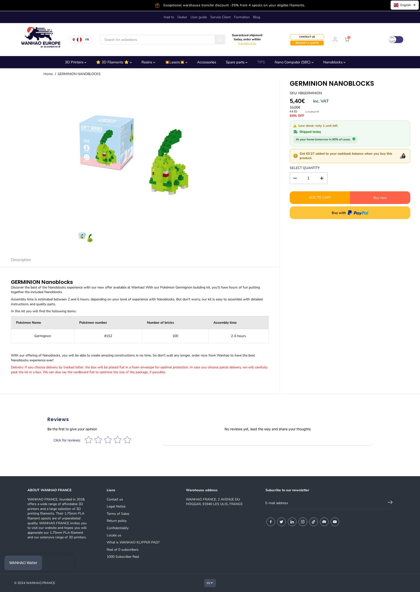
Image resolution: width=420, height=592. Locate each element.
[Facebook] (270, 521)
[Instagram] (303, 521)
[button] (405, 5)
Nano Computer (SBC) (293, 62)
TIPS (261, 62)
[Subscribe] (390, 503)
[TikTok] (313, 521)
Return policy (117, 520)
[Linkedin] (292, 521)
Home (48, 74)
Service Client (220, 17)
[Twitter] (281, 521)
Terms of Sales (118, 513)
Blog (256, 17)
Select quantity (305, 168)
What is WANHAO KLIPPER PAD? (133, 542)
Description (21, 259)
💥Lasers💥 (175, 62)
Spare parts (235, 62)
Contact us (115, 499)
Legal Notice (116, 506)
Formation (242, 17)
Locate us (114, 535)
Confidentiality (118, 528)
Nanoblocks (333, 62)
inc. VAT (393, 39)
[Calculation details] (353, 138)
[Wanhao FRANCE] (39, 39)
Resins (147, 62)
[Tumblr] (324, 521)
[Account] (335, 39)
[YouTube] (335, 521)
